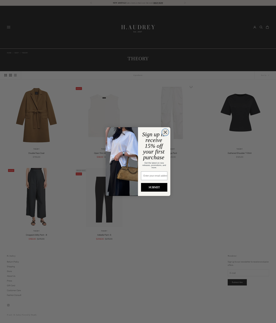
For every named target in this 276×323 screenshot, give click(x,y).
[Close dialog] (165, 132)
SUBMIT (154, 187)
